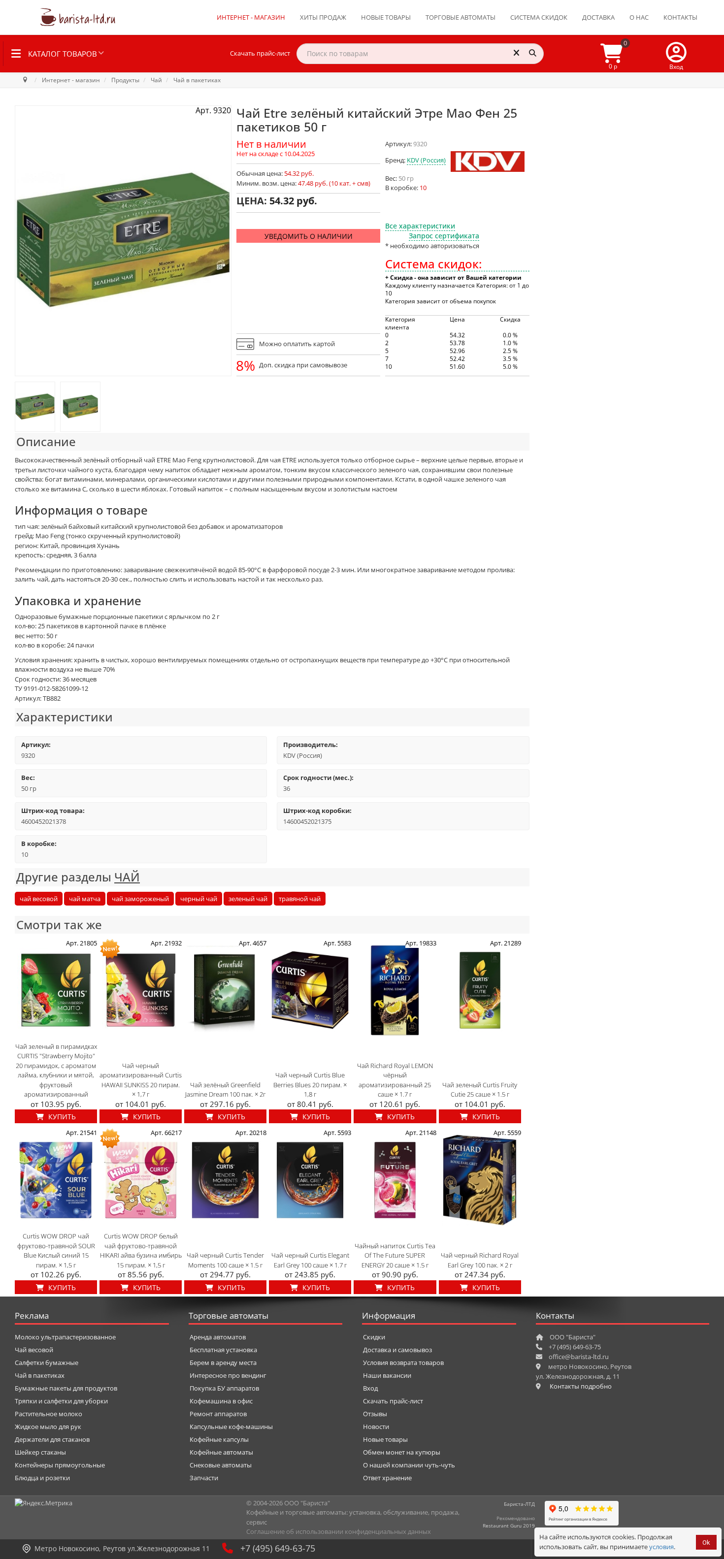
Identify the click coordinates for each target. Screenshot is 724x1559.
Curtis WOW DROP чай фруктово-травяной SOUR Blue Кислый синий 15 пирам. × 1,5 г (56, 1250)
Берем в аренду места (223, 1362)
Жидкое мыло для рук (48, 1426)
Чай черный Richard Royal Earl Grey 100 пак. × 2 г (480, 1260)
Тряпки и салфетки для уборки (61, 1401)
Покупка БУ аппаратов (224, 1388)
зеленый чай (248, 898)
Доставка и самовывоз (397, 1349)
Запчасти (204, 1477)
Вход (370, 1388)
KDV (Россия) (426, 160)
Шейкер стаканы (40, 1452)
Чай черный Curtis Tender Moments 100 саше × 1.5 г (225, 1260)
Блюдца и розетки (42, 1477)
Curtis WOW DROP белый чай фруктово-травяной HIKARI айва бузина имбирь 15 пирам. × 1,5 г (141, 1250)
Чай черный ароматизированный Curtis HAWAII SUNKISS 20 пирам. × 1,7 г (140, 1080)
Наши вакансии (387, 1375)
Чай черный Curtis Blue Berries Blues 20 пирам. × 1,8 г (310, 1085)
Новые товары (386, 17)
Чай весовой (34, 1349)
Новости (376, 1426)
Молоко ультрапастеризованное (65, 1336)
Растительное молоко (48, 1413)
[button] (676, 53)
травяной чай (300, 898)
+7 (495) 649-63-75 (277, 1548)
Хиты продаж (323, 17)
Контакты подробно (581, 1386)
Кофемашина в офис (221, 1401)
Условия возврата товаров (403, 1362)
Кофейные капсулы (219, 1439)
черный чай (198, 898)
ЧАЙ (127, 877)
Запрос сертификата (444, 235)
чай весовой (39, 898)
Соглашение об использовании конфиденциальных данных (338, 1531)
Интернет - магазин (251, 17)
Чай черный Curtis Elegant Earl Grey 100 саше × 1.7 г (310, 1260)
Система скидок (538, 17)
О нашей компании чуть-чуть (409, 1465)
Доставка (598, 17)
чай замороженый (140, 898)
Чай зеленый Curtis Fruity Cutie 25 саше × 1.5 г (479, 1089)
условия (661, 1546)
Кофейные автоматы (221, 1452)
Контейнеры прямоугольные (60, 1465)
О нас (639, 17)
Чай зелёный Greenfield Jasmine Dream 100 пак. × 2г (225, 1089)
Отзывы (375, 1413)
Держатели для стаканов (52, 1439)
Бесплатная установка (223, 1349)
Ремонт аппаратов (218, 1413)
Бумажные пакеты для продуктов (66, 1388)
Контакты (680, 17)
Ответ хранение (387, 1477)
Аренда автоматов (218, 1336)
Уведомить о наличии (308, 236)
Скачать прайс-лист (260, 53)
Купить (61, 1116)
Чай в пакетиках (40, 1375)
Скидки (374, 1336)
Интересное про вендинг (228, 1375)
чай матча (84, 898)
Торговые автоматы (460, 17)
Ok (706, 1542)
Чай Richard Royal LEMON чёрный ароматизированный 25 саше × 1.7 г (395, 1080)
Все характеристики (420, 225)
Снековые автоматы (221, 1465)
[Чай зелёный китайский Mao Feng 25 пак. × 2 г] (35, 407)
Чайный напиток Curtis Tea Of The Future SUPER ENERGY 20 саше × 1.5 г (395, 1255)
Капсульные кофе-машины (231, 1426)
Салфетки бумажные (46, 1362)
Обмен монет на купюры (401, 1452)
